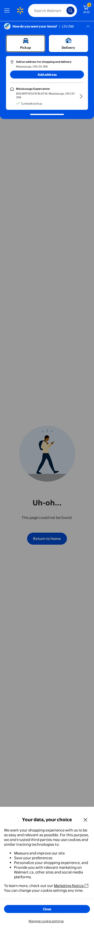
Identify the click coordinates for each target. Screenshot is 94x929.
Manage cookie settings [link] (46, 921)
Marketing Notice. (69, 885)
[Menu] (8, 11)
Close (47, 909)
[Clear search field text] (64, 10)
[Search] (70, 11)
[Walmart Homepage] (20, 11)
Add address (47, 75)
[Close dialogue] (85, 819)
